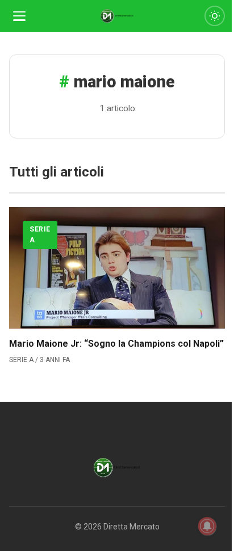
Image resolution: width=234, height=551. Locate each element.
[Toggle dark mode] (214, 16)
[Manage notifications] (207, 526)
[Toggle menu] (19, 16)
